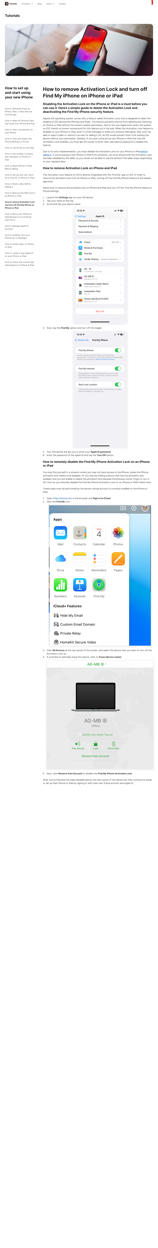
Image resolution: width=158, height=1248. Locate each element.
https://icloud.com (62, 498)
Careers (62, 3)
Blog (40, 3)
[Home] (151, 2)
